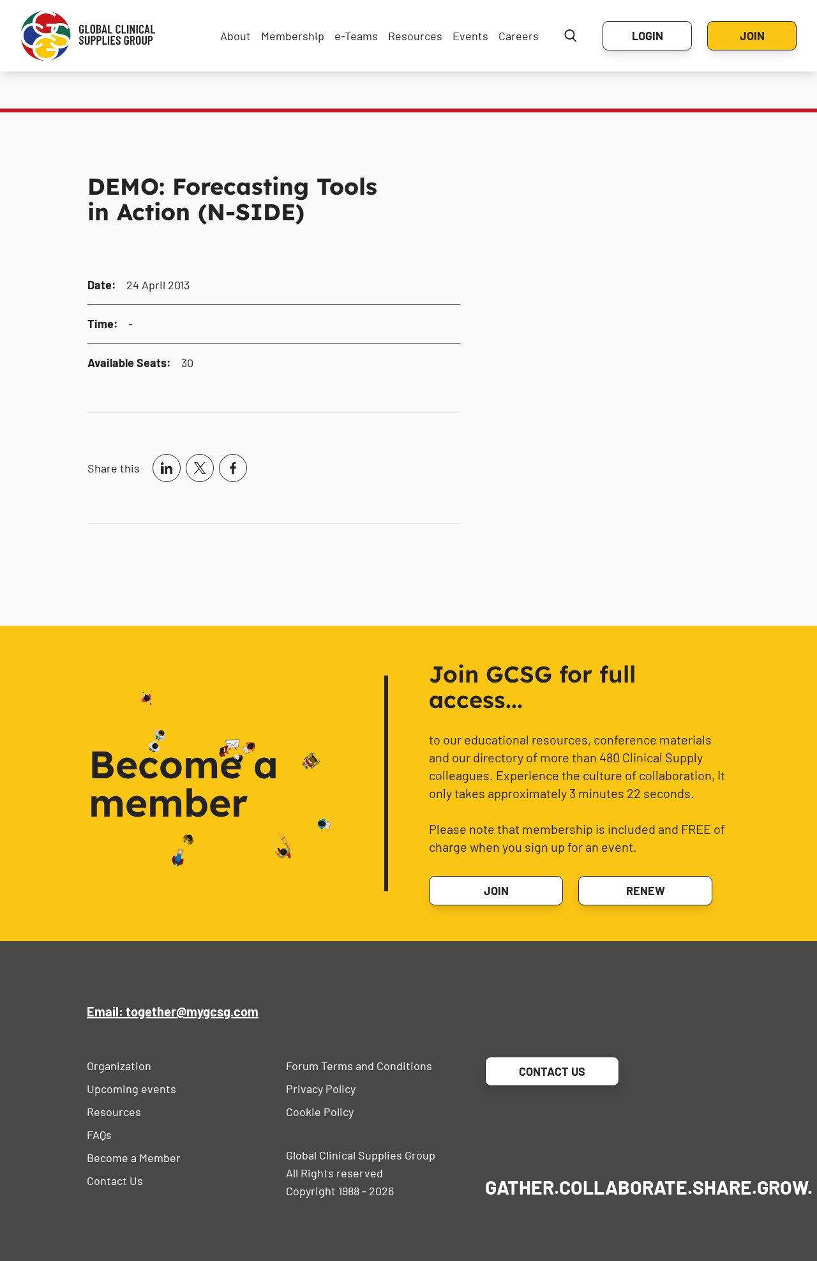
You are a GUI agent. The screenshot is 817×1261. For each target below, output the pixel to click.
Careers (518, 36)
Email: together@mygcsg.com (173, 1011)
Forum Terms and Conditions (359, 1066)
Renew (645, 891)
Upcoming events (131, 1089)
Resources (415, 36)
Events (470, 36)
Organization (119, 1066)
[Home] (88, 35)
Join (752, 36)
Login (647, 36)
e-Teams (356, 36)
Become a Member (134, 1158)
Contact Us (115, 1181)
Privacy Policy (321, 1089)
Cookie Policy (320, 1112)
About (235, 36)
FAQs (99, 1135)
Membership (292, 36)
